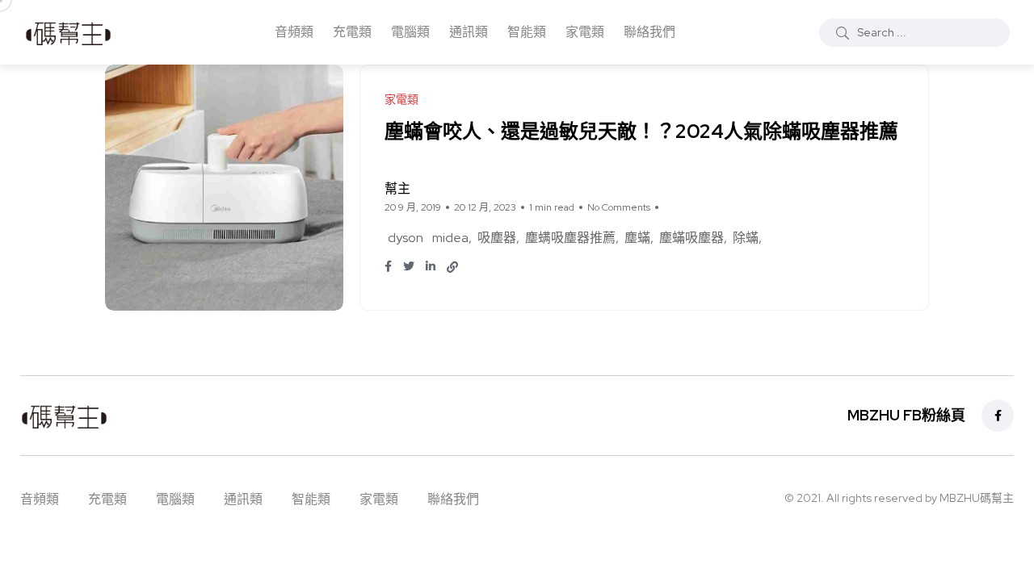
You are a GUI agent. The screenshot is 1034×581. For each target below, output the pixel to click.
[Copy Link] (452, 267)
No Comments (618, 207)
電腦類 (410, 31)
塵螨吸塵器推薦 (570, 237)
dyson (405, 237)
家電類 (584, 31)
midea (450, 237)
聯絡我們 (649, 31)
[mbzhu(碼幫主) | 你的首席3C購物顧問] (68, 32)
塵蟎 (637, 237)
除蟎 (746, 237)
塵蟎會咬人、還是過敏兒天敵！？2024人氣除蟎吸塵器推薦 (641, 131)
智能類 (526, 31)
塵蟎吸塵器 (691, 237)
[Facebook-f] (997, 415)
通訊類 (468, 31)
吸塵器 (496, 237)
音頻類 (294, 31)
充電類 (352, 31)
